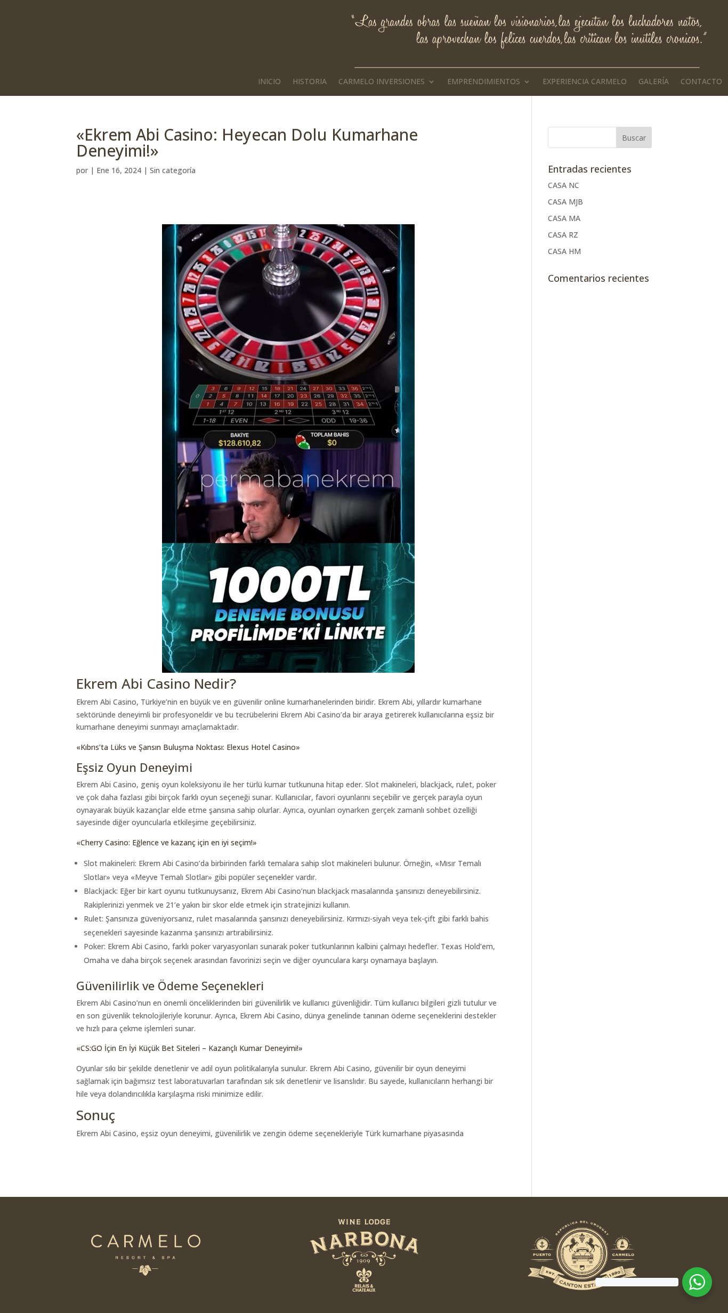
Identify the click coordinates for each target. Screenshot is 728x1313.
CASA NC (563, 185)
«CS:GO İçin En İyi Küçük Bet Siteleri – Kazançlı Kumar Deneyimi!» (189, 1048)
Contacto (701, 82)
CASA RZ (563, 235)
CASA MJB (565, 202)
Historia (310, 82)
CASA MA (564, 218)
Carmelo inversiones (381, 82)
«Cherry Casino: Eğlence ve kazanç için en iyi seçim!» (166, 842)
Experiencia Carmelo (585, 82)
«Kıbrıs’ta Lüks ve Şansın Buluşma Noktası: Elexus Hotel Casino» (188, 747)
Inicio (269, 82)
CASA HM (564, 251)
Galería (653, 82)
